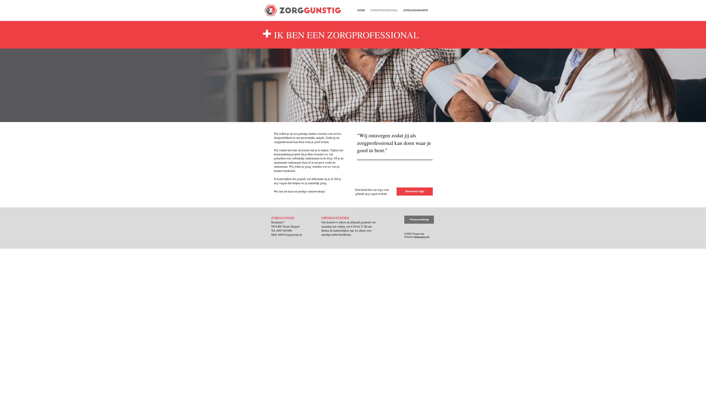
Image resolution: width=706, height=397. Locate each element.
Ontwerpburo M (421, 237)
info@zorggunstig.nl (290, 234)
